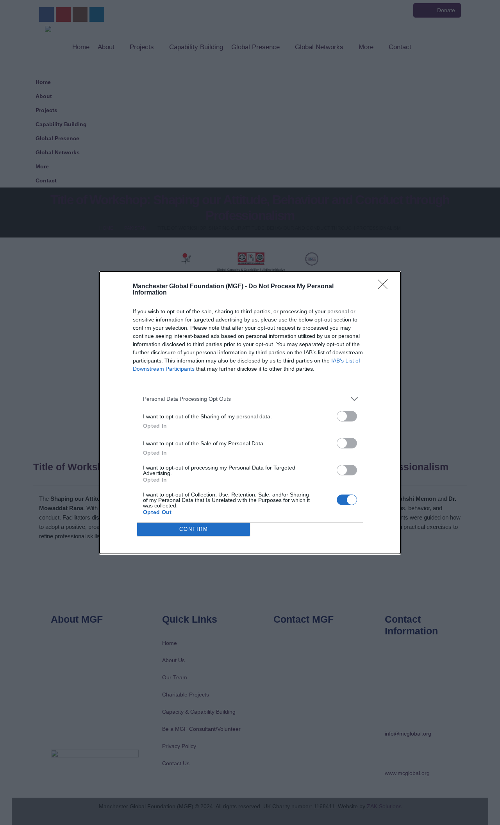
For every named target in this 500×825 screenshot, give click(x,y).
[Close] (385, 286)
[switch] (347, 416)
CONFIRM (193, 529)
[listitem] (250, 399)
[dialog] (250, 412)
